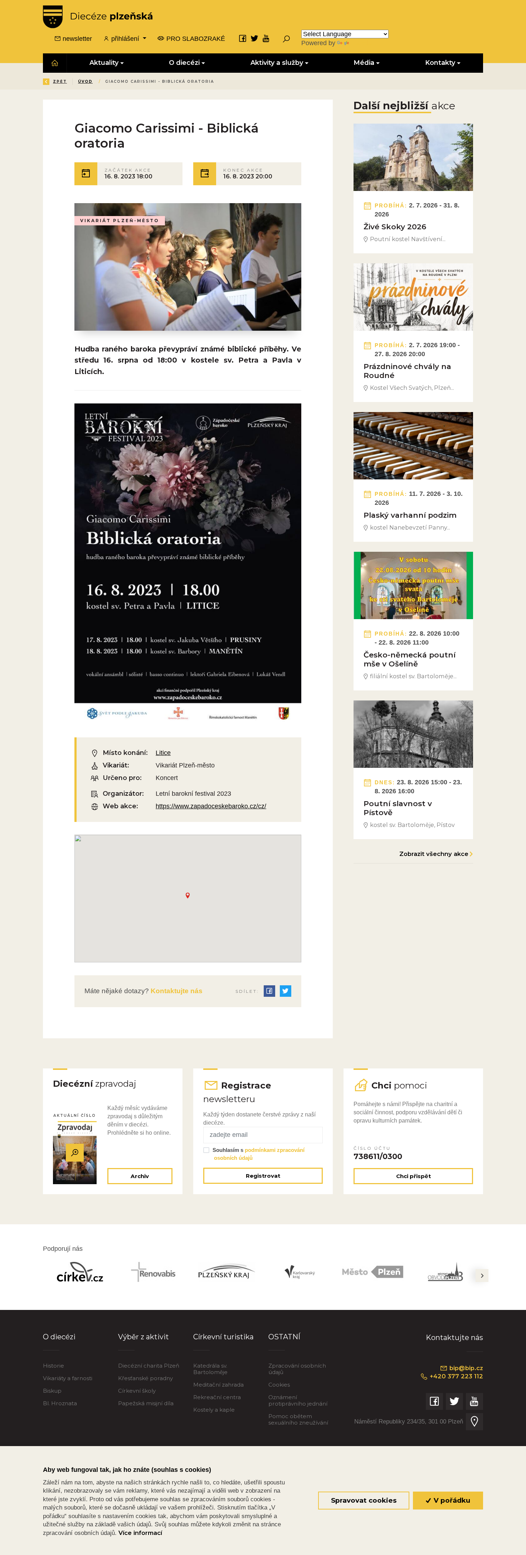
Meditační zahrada (218, 1384)
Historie (53, 1365)
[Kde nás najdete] (474, 1421)
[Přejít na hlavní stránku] (97, 17)
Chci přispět (413, 1176)
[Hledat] (286, 38)
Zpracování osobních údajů (297, 1368)
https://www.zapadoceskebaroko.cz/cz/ (211, 806)
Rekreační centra (217, 1397)
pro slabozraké (195, 38)
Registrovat (263, 1175)
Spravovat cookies (363, 1500)
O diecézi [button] (184, 63)
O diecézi (59, 1336)
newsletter (76, 38)
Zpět (60, 81)
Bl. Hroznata (60, 1403)
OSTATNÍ (284, 1336)
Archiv (140, 1176)
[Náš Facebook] (243, 38)
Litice (163, 752)
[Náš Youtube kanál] (266, 38)
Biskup (52, 1390)
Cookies (279, 1384)
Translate (363, 43)
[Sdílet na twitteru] (285, 991)
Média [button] (364, 63)
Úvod (85, 81)
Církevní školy (137, 1390)
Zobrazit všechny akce (433, 853)
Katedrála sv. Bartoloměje (210, 1368)
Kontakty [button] (440, 63)
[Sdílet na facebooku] (269, 991)
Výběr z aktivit (143, 1336)
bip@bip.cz (465, 1368)
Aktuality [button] (103, 63)
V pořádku (451, 1500)
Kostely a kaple (214, 1409)
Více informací (140, 1532)
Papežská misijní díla (146, 1403)
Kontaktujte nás (176, 991)
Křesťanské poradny (145, 1378)
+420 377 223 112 (455, 1376)
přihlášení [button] (125, 38)
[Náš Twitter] (254, 38)
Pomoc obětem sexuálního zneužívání (298, 1419)
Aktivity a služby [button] (276, 63)
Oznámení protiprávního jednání (297, 1400)
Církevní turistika (223, 1336)
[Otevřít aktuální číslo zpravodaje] (75, 1152)
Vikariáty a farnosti (67, 1378)
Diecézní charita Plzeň (148, 1365)
